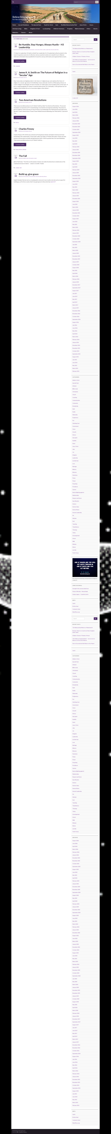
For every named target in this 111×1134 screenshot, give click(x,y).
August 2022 (75, 201)
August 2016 (75, 322)
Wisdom (74, 544)
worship (74, 550)
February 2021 (75, 230)
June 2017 (74, 296)
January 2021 (75, 233)
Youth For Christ (48, 25)
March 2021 (75, 227)
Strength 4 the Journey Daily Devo (80, 588)
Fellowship (74, 414)
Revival (24, 149)
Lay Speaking (46, 28)
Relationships (75, 495)
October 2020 (75, 238)
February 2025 (75, 146)
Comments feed (76, 609)
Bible (25, 28)
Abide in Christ (76, 380)
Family (73, 411)
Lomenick (17, 66)
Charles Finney (26, 128)
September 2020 (76, 241)
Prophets (70, 28)
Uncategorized (75, 535)
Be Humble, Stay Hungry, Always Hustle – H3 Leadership (41, 46)
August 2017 (75, 290)
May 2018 (74, 270)
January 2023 (75, 195)
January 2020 (75, 253)
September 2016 (76, 319)
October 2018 (75, 264)
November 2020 (76, 236)
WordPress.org (76, 612)
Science (74, 504)
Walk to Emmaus (79, 28)
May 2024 (74, 164)
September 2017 (76, 287)
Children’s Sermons (58, 28)
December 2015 (76, 345)
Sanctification (75, 501)
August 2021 (75, 218)
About (30, 32)
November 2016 (76, 313)
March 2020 (75, 250)
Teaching (74, 524)
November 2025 (76, 126)
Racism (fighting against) (78, 492)
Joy (73, 452)
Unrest (74, 538)
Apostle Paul (75, 383)
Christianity (21, 49)
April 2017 (74, 302)
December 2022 (76, 198)
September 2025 (76, 132)
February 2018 (75, 279)
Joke (73, 449)
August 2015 (75, 356)
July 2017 (74, 293)
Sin (73, 515)
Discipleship (75, 406)
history (17, 122)
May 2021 (74, 224)
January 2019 (75, 261)
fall (20, 167)
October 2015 (75, 351)
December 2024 (76, 152)
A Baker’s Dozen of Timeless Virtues (81, 56)
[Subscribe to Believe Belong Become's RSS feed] (13, 2)
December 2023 (76, 175)
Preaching (74, 483)
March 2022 (75, 207)
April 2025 (74, 143)
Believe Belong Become (23, 16)
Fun (73, 420)
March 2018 (75, 276)
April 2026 (74, 112)
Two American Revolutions (32, 100)
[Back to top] (107, 1130)
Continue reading (20, 61)
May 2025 (74, 141)
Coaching (25, 49)
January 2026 (75, 120)
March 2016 (75, 336)
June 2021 (74, 221)
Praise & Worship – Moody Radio (80, 591)
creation (17, 167)
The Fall (23, 155)
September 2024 (76, 158)
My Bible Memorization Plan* (69, 25)
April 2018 (74, 273)
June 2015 (74, 362)
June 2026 (74, 109)
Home (14, 25)
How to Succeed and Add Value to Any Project (83, 64)
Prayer (74, 481)
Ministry (74, 469)
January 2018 (75, 282)
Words (45, 176)
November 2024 (76, 155)
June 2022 (74, 204)
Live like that (75, 460)
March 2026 (75, 115)
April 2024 (74, 167)
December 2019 (76, 256)
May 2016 (74, 331)
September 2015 (76, 354)
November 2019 (76, 259)
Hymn (73, 443)
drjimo (16, 49)
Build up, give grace (29, 174)
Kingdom (74, 455)
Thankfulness (75, 527)
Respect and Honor (77, 498)
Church (95, 28)
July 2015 (74, 359)
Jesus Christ (83, 25)
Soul (73, 521)
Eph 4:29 (53, 182)
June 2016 (74, 328)
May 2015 (74, 365)
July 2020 (74, 244)
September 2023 (76, 178)
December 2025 (76, 123)
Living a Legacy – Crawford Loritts (80, 594)
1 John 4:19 (75, 98)
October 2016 (75, 316)
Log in (73, 71)
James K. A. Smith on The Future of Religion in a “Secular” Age (43, 73)
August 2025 (75, 135)
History (74, 435)
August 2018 (75, 267)
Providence (75, 486)
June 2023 (74, 184)
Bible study (26, 158)
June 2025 (74, 138)
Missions (74, 472)
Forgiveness (75, 417)
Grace (91, 25)
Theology (74, 529)
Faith (41, 49)
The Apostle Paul (36, 25)
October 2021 (75, 215)
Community (37, 49)
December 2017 (76, 284)
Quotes (74, 489)
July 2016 (74, 325)
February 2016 (75, 339)
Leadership (48, 49)
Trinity (74, 532)
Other (88, 28)
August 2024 (75, 161)
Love (73, 463)
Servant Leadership (54, 49)
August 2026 (75, 106)
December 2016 (76, 310)
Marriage (74, 466)
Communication (31, 49)
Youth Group (75, 552)
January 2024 (75, 172)
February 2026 (75, 118)
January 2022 (75, 210)
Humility (74, 440)
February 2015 (75, 371)
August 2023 (75, 181)
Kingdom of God (35, 28)
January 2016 (75, 342)
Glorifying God (75, 423)
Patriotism (74, 475)
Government (75, 426)
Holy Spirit (74, 437)
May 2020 (74, 247)
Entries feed (75, 606)
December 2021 (76, 213)
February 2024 (75, 169)
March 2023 (75, 190)
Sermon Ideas (75, 506)
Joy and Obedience (23, 25)
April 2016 (74, 333)
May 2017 (74, 299)
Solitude (74, 518)
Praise (73, 478)
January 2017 (75, 308)
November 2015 (76, 348)
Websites (15, 32)
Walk (73, 541)
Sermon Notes (75, 509)
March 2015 (75, 368)
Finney (16, 149)
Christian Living (16, 28)
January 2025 (75, 149)
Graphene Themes (23, 1132)
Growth (43, 49)
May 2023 (74, 187)
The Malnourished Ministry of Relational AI (82, 48)
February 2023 (75, 192)
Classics (23, 32)
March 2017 (75, 305)
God (56, 25)
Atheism (74, 386)
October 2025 (75, 129)
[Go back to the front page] (55, 13)
